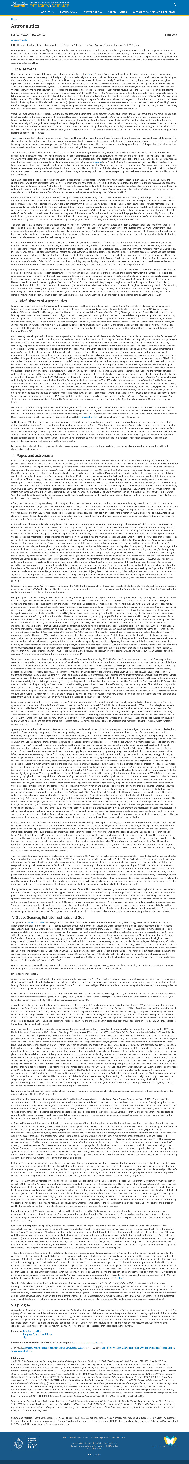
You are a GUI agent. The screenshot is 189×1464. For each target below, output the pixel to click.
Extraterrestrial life (32, 1331)
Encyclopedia (92, 12)
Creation (119, 1278)
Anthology (67, 12)
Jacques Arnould (19, 40)
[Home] (40, 5)
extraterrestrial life (87, 417)
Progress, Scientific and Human (38, 1334)
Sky (24, 1337)
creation (97, 162)
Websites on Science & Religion (154, 12)
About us (47, 12)
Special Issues (117, 12)
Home (14, 19)
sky (88, 74)
